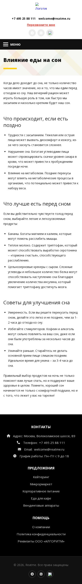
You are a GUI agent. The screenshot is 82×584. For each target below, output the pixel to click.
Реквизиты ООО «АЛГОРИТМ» (41, 541)
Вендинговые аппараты (41, 505)
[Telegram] (32, 32)
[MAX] (49, 32)
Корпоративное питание (41, 491)
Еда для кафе (41, 498)
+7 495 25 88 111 (24, 18)
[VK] (41, 32)
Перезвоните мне (41, 25)
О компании (41, 527)
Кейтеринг (41, 477)
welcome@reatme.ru (54, 18)
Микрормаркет (41, 484)
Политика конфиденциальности (41, 534)
